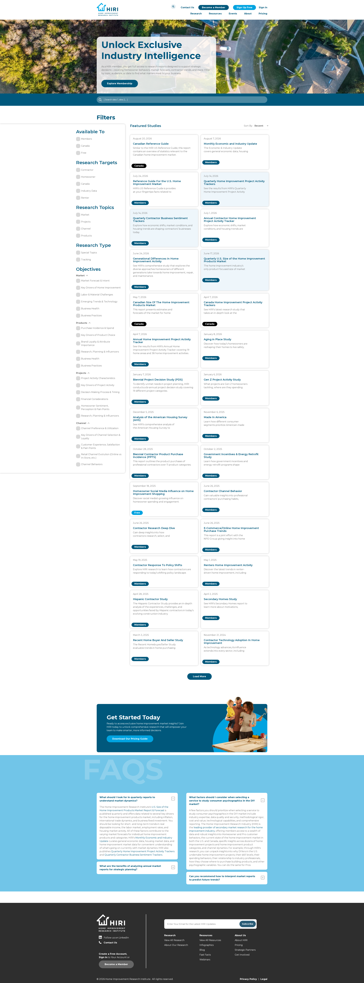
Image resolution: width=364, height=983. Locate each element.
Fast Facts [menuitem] (205, 954)
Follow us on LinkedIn (116, 937)
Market (85, 214)
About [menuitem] (248, 13)
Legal (263, 979)
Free (83, 152)
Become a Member (213, 7)
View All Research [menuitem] (174, 940)
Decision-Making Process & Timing (100, 392)
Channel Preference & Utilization (99, 428)
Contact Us (187, 7)
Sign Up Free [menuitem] (244, 7)
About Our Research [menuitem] (176, 945)
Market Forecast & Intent (95, 280)
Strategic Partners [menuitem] (245, 950)
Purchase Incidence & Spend (97, 328)
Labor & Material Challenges (97, 294)
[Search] (173, 6)
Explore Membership (119, 83)
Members (86, 139)
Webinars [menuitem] (204, 959)
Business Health (90, 308)
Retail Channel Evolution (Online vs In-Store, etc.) (101, 456)
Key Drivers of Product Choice (98, 335)
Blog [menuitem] (202, 950)
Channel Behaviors (91, 464)
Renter (85, 197)
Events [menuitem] (233, 13)
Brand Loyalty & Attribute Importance (95, 343)
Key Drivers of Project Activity (97, 385)
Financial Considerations (94, 399)
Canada (85, 145)
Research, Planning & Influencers (100, 351)
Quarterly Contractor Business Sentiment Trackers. (134, 854)
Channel (86, 228)
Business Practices (91, 315)
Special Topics (89, 252)
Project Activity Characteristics (98, 378)
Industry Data (89, 190)
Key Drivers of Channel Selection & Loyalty (100, 437)
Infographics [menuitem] (206, 945)
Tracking (86, 259)
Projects (85, 221)
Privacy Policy (248, 979)
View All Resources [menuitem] (210, 940)
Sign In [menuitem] (263, 7)
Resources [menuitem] (215, 13)
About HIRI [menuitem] (241, 940)
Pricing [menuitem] (263, 13)
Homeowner (88, 177)
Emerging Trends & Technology (99, 301)
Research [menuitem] (196, 13)
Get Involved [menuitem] (242, 954)
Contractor (87, 170)
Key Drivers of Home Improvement (101, 287)
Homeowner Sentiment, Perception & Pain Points (95, 407)
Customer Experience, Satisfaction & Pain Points (100, 446)
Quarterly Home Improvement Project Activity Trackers (142, 851)
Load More (199, 676)
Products (86, 235)
